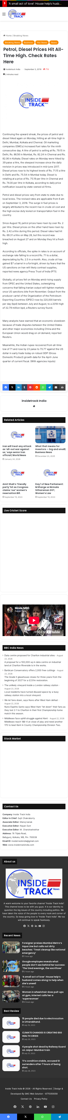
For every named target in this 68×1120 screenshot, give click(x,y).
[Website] (34, 406)
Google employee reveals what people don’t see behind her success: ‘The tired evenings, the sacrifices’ (43, 965)
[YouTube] (40, 926)
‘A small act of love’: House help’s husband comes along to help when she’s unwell (42, 980)
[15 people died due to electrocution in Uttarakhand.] (11, 1023)
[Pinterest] (30, 387)
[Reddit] (36, 387)
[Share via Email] (56, 387)
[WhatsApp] (43, 387)
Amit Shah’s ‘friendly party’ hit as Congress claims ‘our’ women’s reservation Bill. (15, 489)
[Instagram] (43, 926)
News (54, 42)
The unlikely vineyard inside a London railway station (31, 685)
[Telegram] (49, 387)
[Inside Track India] (17, 14)
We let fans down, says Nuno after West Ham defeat (31, 700)
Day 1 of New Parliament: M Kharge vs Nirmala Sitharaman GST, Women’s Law (49, 489)
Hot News (42, 42)
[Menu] (4, 15)
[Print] (62, 387)
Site (36, 1083)
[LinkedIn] (18, 387)
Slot (32, 1083)
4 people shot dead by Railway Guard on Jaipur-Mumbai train (44, 1048)
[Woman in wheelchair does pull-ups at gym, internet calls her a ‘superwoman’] (11, 996)
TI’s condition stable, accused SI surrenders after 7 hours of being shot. (41, 1064)
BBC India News (14, 648)
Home (8, 35)
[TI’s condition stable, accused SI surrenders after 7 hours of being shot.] (11, 1065)
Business (28, 42)
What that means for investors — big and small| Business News (50, 449)
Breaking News (20, 35)
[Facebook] (6, 387)
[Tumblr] (24, 387)
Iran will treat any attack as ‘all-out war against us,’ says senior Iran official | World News (17, 451)
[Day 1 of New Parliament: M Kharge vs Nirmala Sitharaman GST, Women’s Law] (50, 472)
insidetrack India (13, 69)
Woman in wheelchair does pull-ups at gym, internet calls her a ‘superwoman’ (43, 995)
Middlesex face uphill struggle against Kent (26, 718)
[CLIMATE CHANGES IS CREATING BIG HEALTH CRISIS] (11, 1037)
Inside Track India (13, 1088)
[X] (12, 387)
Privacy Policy (40, 1098)
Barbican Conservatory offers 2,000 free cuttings (29, 670)
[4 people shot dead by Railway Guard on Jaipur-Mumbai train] (11, 1051)
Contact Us (26, 1098)
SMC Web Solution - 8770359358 (41, 1093)
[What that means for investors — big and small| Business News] (50, 434)
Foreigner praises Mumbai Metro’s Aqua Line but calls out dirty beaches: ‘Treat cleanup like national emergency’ (43, 948)
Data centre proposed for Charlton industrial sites (29, 655)
